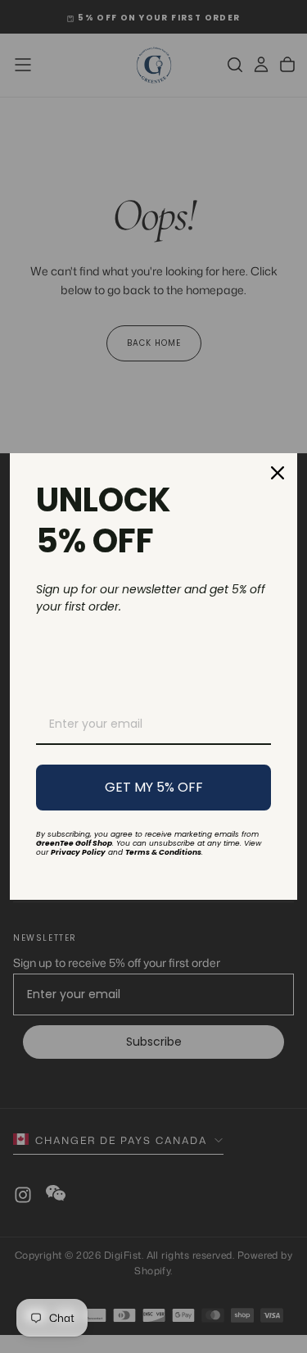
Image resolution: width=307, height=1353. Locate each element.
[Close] (277, 473)
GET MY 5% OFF (154, 787)
